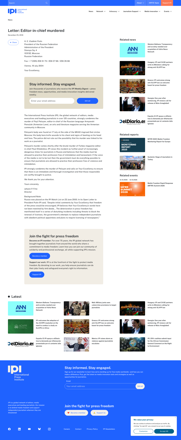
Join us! (87, 101)
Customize (143, 431)
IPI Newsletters (109, 429)
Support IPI (167, 3)
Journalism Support (130, 11)
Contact (78, 429)
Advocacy (113, 11)
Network (99, 11)
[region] (154, 426)
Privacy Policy (92, 429)
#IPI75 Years (154, 3)
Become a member (39, 256)
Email (68, 381)
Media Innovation (151, 11)
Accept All (164, 431)
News (91, 11)
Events (166, 11)
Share (14, 42)
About (139, 3)
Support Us (99, 413)
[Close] (175, 417)
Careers (67, 429)
